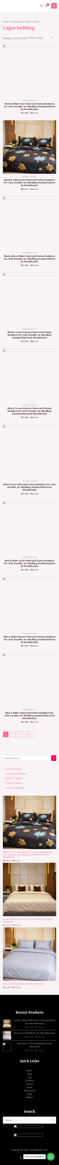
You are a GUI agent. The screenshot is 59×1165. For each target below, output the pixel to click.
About (30, 1070)
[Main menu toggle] (54, 6)
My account (29, 1090)
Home (5, 21)
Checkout (29, 1080)
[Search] (53, 758)
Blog (29, 1073)
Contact (29, 1083)
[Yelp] (21, 1158)
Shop (29, 1093)
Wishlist (29, 1097)
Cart (29, 1077)
